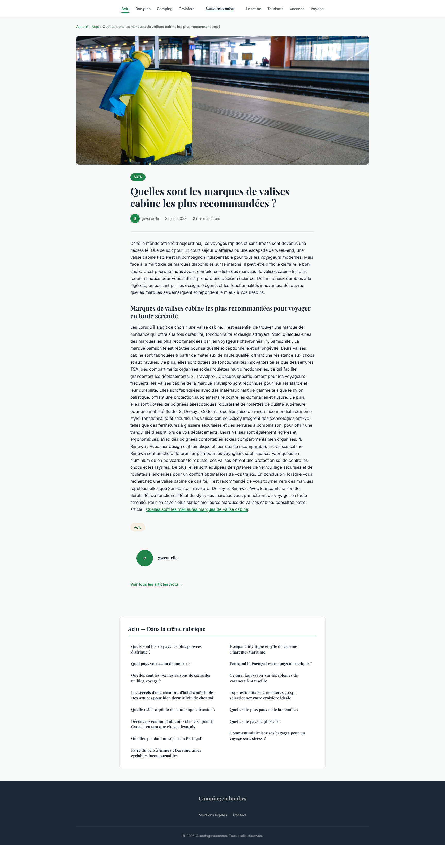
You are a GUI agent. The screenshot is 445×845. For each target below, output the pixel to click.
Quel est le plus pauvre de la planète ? (264, 709)
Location (253, 8)
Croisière (186, 8)
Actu (125, 8)
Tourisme (275, 8)
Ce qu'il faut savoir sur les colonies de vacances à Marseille (264, 678)
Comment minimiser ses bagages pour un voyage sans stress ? (267, 735)
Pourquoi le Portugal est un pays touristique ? (271, 663)
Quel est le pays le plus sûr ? (255, 721)
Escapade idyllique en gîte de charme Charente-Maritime (263, 649)
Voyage (317, 8)
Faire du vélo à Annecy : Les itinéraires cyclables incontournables (166, 753)
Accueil (82, 26)
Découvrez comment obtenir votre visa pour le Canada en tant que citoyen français (173, 724)
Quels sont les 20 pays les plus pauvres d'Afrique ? (166, 649)
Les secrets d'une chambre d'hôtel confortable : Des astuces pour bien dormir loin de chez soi (173, 695)
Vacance (297, 8)
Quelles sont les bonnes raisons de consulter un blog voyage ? (171, 678)
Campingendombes (223, 798)
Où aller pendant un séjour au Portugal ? (167, 738)
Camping (165, 8)
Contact (239, 815)
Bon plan (143, 8)
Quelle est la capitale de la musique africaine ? (173, 709)
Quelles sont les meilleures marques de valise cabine (197, 509)
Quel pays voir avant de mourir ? (160, 663)
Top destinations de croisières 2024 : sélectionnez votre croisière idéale (262, 695)
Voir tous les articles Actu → (156, 584)
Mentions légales (213, 815)
